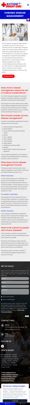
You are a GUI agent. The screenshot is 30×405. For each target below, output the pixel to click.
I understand (15, 400)
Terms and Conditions (6, 312)
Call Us (8, 403)
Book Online (9, 76)
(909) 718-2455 (10, 336)
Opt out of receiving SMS (9, 299)
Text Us (23, 403)
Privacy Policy (20, 310)
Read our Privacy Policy (12, 397)
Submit (27, 316)
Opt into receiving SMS (8, 296)
